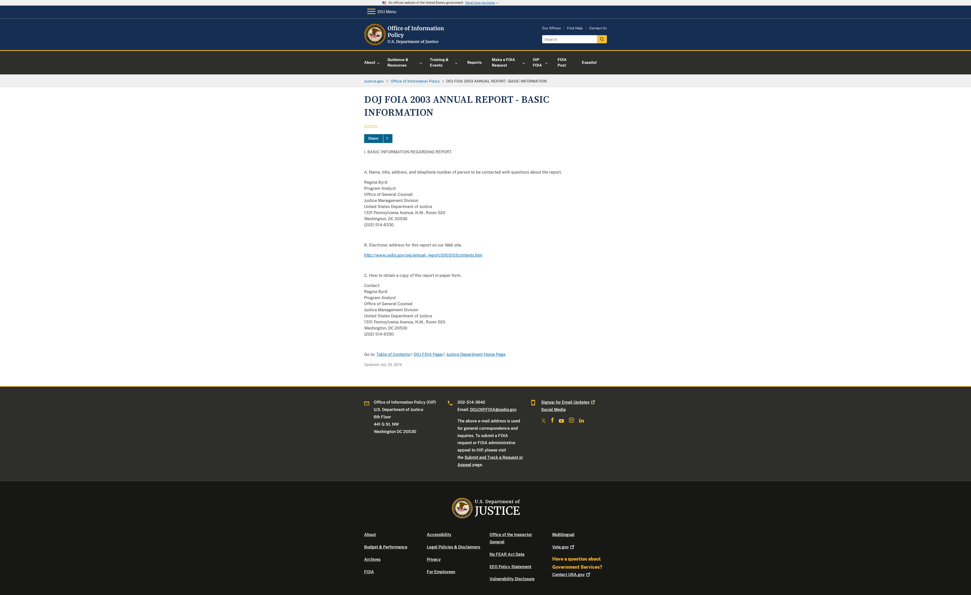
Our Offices (551, 28)
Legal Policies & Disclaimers (453, 547)
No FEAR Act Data (507, 554)
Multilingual (563, 534)
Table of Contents (393, 354)
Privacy (434, 559)
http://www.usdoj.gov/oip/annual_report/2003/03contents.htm (423, 255)
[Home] (405, 44)
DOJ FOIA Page (428, 354)
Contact (568, 574)
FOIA (369, 571)
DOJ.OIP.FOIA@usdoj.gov (493, 409)
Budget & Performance (385, 547)
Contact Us (598, 28)
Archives (372, 559)
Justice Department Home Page (475, 354)
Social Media (553, 409)
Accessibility (439, 534)
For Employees (441, 571)
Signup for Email (565, 402)
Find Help (575, 28)
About (370, 534)
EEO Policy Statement (510, 566)
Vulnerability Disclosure (512, 579)
